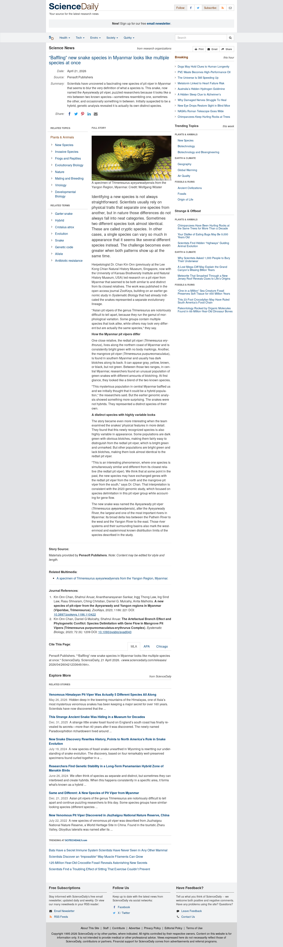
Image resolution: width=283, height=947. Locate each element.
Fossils (182, 194)
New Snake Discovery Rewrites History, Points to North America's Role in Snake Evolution (107, 741)
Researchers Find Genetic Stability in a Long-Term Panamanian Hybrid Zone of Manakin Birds (106, 768)
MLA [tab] (134, 646)
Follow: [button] (180, 8)
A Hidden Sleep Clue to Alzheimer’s (199, 94)
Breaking (181, 57)
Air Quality (184, 176)
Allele (59, 254)
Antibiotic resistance (69, 260)
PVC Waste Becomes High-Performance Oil (204, 72)
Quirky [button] (128, 37)
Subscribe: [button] (210, 8)
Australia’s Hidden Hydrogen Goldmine (201, 89)
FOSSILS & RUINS (185, 181)
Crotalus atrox (64, 227)
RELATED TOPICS (60, 128)
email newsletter (158, 23)
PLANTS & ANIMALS (186, 134)
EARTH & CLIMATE (185, 158)
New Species (64, 145)
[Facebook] (69, 114)
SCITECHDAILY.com (76, 840)
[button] (199, 49)
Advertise (134, 928)
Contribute (118, 928)
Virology (60, 185)
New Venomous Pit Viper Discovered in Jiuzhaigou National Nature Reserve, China (109, 815)
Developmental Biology (65, 194)
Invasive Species (66, 151)
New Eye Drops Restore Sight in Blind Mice (204, 105)
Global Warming (187, 170)
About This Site (90, 928)
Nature (59, 172)
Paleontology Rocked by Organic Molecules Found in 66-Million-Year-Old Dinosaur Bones (205, 309)
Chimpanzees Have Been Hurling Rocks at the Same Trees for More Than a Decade (203, 226)
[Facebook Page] (191, 8)
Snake (59, 240)
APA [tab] (147, 646)
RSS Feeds (61, 917)
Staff (105, 928)
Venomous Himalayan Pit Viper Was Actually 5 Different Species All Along (102, 694)
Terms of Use (194, 928)
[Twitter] (76, 114)
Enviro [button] (94, 37)
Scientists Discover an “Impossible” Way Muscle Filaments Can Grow (96, 856)
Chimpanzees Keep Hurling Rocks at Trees (204, 117)
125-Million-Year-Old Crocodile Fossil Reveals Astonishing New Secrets (98, 862)
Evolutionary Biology (69, 165)
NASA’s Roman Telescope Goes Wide (201, 111)
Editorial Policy (173, 928)
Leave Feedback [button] (191, 911)
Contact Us (188, 917)
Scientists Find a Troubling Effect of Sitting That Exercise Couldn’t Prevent (99, 869)
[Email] (95, 114)
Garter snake (64, 213)
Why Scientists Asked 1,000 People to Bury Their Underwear (204, 259)
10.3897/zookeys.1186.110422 (75, 614)
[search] (230, 37)
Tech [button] (79, 37)
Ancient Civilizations (190, 188)
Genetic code (64, 247)
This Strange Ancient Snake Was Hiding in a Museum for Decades (97, 717)
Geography (184, 164)
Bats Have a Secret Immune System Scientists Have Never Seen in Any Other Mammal (108, 850)
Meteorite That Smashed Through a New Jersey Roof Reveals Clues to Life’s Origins (204, 277)
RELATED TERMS (60, 205)
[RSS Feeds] (223, 8)
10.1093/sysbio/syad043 (114, 632)
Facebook (124, 907)
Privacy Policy (152, 928)
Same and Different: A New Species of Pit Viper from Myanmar (94, 793)
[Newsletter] (230, 8)
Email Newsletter (64, 911)
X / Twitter (124, 913)
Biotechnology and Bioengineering (198, 152)
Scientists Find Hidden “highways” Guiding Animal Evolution (203, 244)
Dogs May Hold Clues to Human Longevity (203, 66)
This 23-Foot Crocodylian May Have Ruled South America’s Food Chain (203, 301)
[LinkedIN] (89, 114)
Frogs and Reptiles (68, 158)
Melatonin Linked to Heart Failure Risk (201, 83)
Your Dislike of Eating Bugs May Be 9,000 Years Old (203, 235)
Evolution (61, 233)
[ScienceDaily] (74, 6)
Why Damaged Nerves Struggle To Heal (202, 100)
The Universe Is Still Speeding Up (198, 77)
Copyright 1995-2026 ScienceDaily (72, 933)
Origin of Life (185, 199)
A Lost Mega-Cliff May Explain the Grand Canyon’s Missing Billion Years (202, 268)
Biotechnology (186, 146)
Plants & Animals (62, 137)
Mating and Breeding (69, 178)
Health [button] (63, 37)
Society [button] (111, 37)
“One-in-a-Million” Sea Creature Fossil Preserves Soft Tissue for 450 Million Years (204, 292)
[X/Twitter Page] (198, 8)
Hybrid (59, 220)
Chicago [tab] (162, 646)
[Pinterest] (82, 114)
